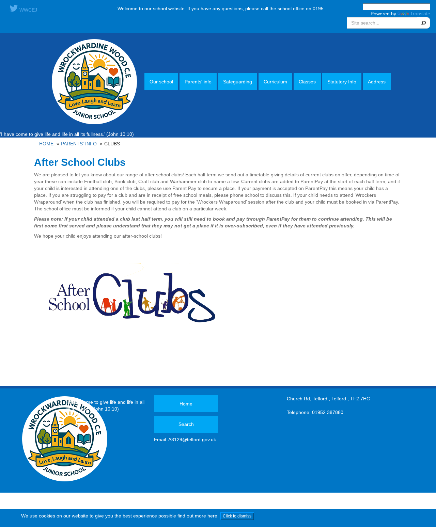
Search (186, 424)
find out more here (197, 515)
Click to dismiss (237, 516)
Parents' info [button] (198, 81)
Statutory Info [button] (341, 81)
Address (377, 81)
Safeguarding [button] (237, 81)
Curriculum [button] (275, 81)
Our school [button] (161, 81)
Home (46, 143)
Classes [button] (307, 81)
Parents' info (79, 143)
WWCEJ (27, 10)
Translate (420, 13)
